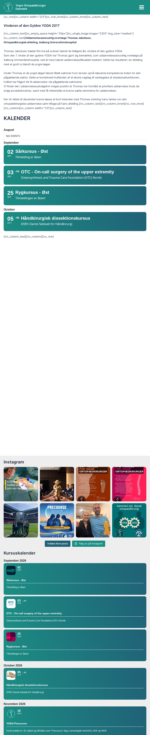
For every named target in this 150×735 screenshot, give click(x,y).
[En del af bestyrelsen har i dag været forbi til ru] (21, 520)
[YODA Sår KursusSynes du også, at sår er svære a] (93, 484)
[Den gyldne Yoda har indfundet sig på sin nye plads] (93, 520)
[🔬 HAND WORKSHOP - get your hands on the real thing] (21, 484)
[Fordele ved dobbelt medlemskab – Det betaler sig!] (129, 520)
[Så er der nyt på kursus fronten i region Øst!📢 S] (129, 484)
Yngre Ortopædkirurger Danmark (31, 7)
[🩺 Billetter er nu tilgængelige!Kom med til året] (57, 520)
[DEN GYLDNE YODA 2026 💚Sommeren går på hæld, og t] (57, 484)
